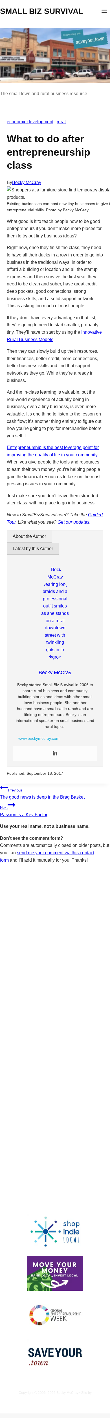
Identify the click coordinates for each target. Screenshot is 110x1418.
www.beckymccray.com (39, 738)
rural (61, 121)
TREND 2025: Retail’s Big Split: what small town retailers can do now (53, 1057)
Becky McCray (26, 182)
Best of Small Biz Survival (70, 1151)
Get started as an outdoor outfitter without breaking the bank (50, 1110)
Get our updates (73, 522)
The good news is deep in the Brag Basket (42, 794)
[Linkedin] (55, 754)
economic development (30, 121)
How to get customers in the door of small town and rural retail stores (52, 1133)
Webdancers (55, 1398)
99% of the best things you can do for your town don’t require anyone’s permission (54, 1083)
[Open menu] (104, 11)
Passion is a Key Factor (23, 811)
